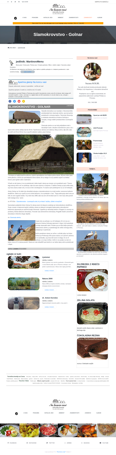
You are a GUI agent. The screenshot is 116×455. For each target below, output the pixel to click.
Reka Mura (28, 376)
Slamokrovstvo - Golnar (63, 376)
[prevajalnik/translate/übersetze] (18, 2)
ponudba (35, 17)
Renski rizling (84, 376)
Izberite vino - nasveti (38, 378)
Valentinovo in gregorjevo (91, 378)
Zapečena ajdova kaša (38, 383)
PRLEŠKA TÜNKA (24, 381)
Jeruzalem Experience (52, 376)
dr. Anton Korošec (81, 380)
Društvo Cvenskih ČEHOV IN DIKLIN (52, 383)
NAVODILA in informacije (62, 378)
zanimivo (88, 413)
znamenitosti (73, 17)
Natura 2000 (35, 376)
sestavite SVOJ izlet (55, 380)
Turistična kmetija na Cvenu (16, 376)
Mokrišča (63, 380)
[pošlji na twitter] (14, 101)
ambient (60, 17)
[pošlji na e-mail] (19, 101)
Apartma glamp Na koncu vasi (32, 82)
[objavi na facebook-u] (10, 101)
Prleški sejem (33, 380)
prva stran (12, 47)
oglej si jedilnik (27, 72)
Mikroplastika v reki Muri (77, 383)
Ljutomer (31, 378)
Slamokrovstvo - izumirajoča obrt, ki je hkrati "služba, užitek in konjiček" (39, 201)
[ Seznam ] (70, 105)
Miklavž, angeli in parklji (43, 381)
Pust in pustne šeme (71, 381)
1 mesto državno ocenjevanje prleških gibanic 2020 (97, 380)
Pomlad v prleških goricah (12, 380)
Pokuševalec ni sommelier (50, 378)
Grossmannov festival (66, 383)
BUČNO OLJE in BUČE (103, 378)
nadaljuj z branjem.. (49, 270)
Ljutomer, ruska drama (75, 376)
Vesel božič (71, 378)
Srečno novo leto (42, 376)
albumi (99, 17)
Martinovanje (17, 378)
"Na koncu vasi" (61, 452)
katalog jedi (48, 17)
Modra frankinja (24, 378)
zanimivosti (89, 17)
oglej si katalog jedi (29, 433)
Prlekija (102, 376)
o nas (24, 17)
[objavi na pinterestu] (23, 101)
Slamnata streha (15, 217)
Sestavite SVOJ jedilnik (80, 378)
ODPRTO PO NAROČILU (101, 2)
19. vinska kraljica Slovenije (94, 376)
